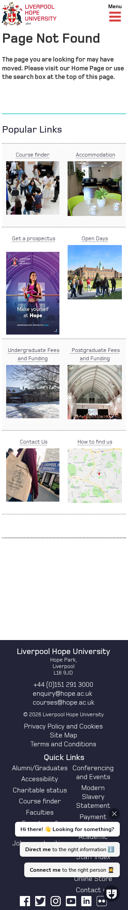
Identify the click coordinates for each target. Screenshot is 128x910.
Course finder (32, 155)
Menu (115, 6)
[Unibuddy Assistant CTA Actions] (66, 842)
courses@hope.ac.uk (63, 702)
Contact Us (33, 442)
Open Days (95, 238)
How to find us (94, 442)
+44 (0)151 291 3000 (63, 684)
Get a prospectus (33, 238)
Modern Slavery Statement (93, 797)
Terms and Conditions (63, 744)
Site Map (63, 735)
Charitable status (40, 790)
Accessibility (39, 779)
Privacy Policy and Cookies (63, 726)
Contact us (93, 890)
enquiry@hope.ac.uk (62, 693)
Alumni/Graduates (40, 768)
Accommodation (95, 155)
